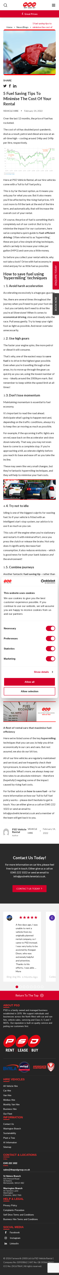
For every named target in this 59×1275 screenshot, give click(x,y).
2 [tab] (20, 987)
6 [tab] (35, 987)
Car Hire (7, 1090)
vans (37, 746)
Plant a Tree (9, 1138)
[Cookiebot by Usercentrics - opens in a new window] (41, 581)
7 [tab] (38, 987)
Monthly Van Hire (11, 1104)
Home (9, 27)
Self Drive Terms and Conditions (18, 1215)
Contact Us (8, 1124)
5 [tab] (31, 987)
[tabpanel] (22, 947)
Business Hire (10, 1109)
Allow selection (29, 691)
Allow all (29, 681)
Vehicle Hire (11, 110)
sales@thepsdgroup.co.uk (16, 1170)
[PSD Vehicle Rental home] (23, 1043)
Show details (41, 672)
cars (27, 746)
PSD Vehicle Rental (23, 179)
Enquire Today (55, 275)
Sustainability (9, 1133)
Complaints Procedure (13, 1210)
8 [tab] (42, 987)
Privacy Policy (10, 1205)
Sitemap (7, 1147)
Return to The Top (26, 995)
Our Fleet (7, 1114)
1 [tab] (17, 987)
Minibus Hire (9, 1100)
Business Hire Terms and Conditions (20, 1219)
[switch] (50, 638)
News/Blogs (23, 27)
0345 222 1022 (10, 1163)
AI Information (10, 1142)
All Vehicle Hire (10, 1086)
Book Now (55, 304)
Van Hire (7, 1095)
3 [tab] (24, 987)
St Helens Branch (12, 1176)
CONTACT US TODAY (28, 888)
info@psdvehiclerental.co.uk (19, 813)
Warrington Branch (12, 1128)
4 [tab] (27, 987)
